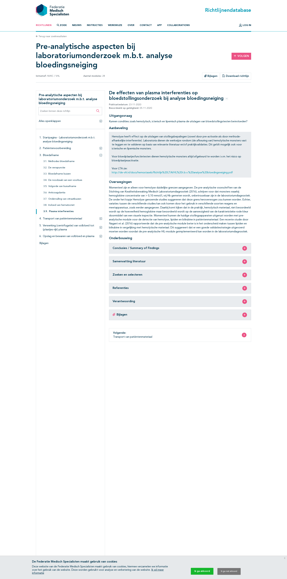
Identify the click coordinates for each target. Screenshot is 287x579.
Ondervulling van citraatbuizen (64, 199)
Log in (246, 25)
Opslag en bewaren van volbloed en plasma (68, 236)
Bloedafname (51, 155)
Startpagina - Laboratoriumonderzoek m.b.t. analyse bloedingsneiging (69, 139)
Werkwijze (115, 25)
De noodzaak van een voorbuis (65, 180)
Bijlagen (212, 76)
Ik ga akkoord (202, 571)
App (159, 25)
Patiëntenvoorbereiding (57, 148)
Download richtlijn (237, 76)
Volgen (243, 56)
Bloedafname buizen (59, 174)
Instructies (95, 25)
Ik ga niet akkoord (229, 571)
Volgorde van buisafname (62, 186)
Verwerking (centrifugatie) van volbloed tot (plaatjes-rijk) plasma (68, 227)
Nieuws (77, 25)
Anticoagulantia (56, 192)
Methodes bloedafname (61, 161)
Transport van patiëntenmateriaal (62, 218)
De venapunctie (56, 167)
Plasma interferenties (61, 211)
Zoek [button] (63, 25)
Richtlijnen (43, 25)
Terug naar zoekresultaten (52, 36)
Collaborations (178, 25)
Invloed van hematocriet (61, 205)
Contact (146, 25)
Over (131, 25)
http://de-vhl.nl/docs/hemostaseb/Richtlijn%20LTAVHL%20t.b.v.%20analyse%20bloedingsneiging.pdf (172, 172)
